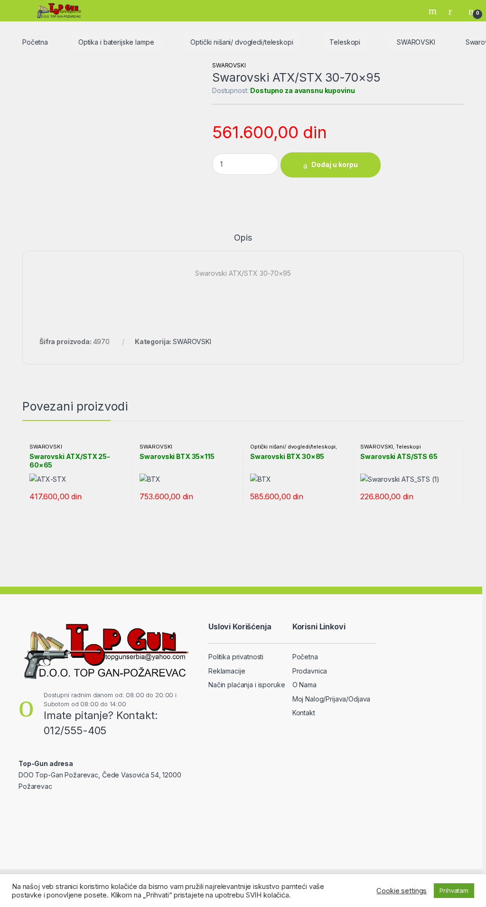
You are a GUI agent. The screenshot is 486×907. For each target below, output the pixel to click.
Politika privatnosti (235, 657)
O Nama (304, 685)
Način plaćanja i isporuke (246, 685)
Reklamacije (226, 671)
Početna (35, 42)
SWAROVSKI (416, 42)
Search (434, 11)
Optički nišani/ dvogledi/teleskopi (241, 42)
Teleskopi (344, 42)
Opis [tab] (243, 238)
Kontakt (303, 713)
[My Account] (454, 11)
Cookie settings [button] (401, 891)
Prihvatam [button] (453, 890)
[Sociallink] (23, 807)
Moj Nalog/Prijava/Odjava (331, 699)
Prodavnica (309, 671)
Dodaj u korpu (334, 164)
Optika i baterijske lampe (116, 42)
